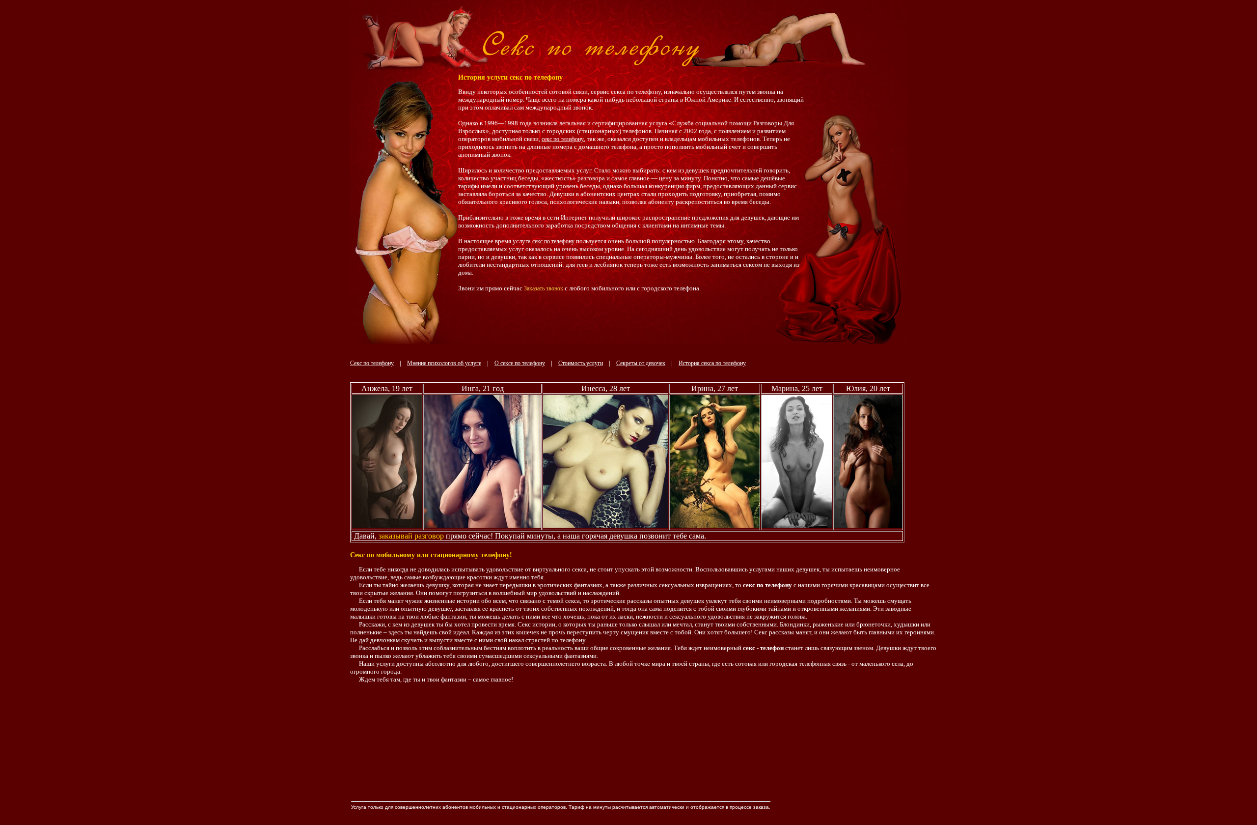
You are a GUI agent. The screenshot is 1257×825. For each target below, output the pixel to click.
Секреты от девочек (640, 363)
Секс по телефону (372, 363)
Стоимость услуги (580, 363)
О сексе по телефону (519, 363)
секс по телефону (563, 139)
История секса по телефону (712, 363)
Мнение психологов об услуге (444, 363)
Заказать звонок (543, 288)
